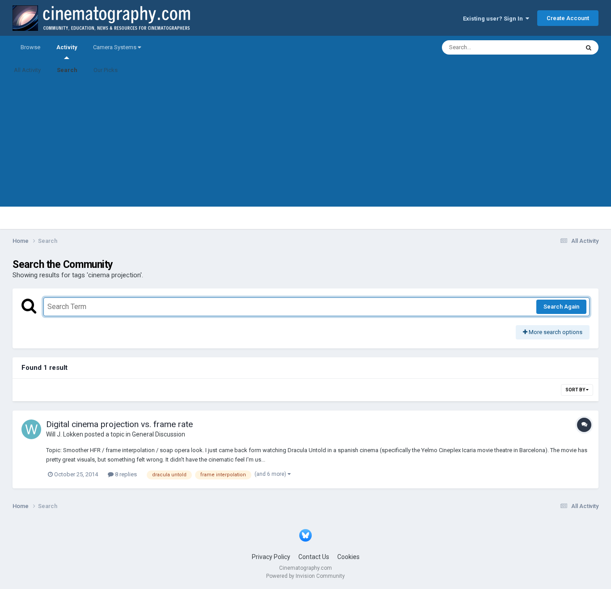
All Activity (27, 70)
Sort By (575, 389)
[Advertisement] (305, 144)
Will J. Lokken (64, 434)
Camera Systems (115, 47)
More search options (554, 332)
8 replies (125, 474)
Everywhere (552, 47)
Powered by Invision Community (305, 576)
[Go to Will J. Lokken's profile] (31, 429)
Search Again (561, 306)
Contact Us (313, 556)
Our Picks (105, 70)
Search (67, 70)
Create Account (568, 18)
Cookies (348, 556)
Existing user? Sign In (494, 18)
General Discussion (158, 434)
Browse (30, 47)
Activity (66, 47)
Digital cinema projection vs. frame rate (119, 424)
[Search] (588, 47)
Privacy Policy (271, 556)
